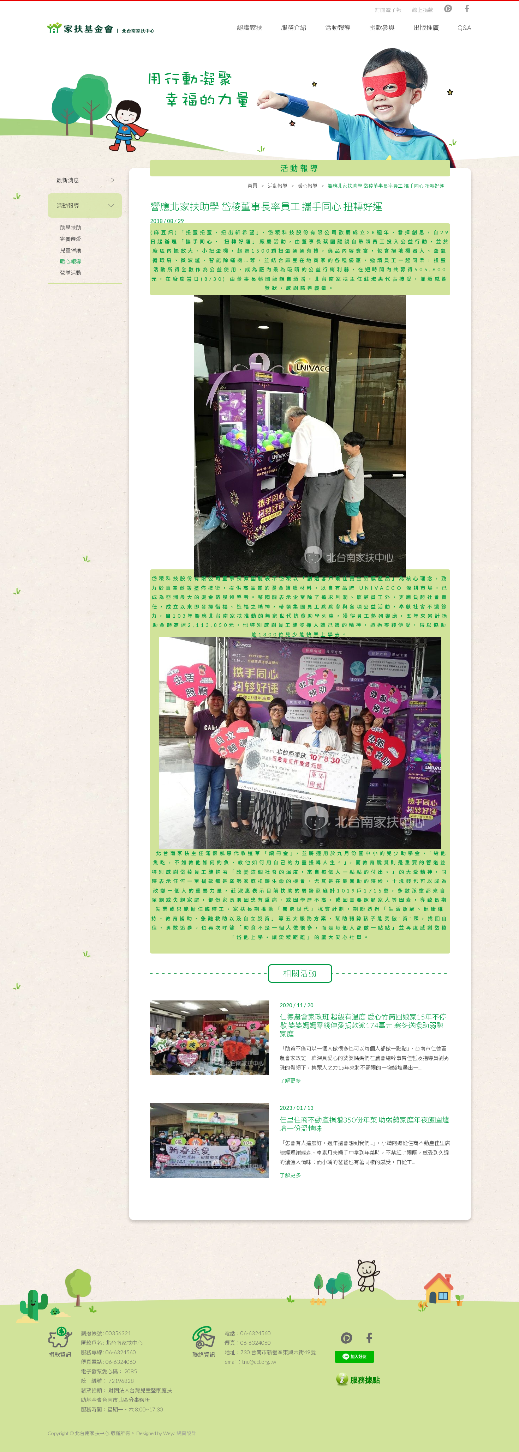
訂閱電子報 (388, 10)
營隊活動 (70, 273)
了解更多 (290, 1080)
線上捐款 (422, 10)
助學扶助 (70, 227)
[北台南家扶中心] (100, 24)
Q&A (464, 27)
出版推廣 (426, 27)
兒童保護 (70, 250)
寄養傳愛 (70, 239)
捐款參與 (382, 27)
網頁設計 (186, 1433)
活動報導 (338, 27)
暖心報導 (70, 261)
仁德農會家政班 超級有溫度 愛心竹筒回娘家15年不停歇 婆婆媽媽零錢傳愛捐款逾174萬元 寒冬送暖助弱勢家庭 (363, 1025)
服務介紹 (293, 27)
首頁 (252, 185)
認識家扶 (249, 27)
